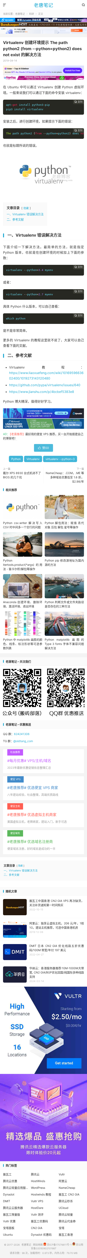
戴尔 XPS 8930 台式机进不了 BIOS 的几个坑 (22, 475)
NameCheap (67, 1187)
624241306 (22, 734)
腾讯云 (35, 1174)
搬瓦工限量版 (11, 1214)
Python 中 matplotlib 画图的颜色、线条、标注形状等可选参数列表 (22, 644)
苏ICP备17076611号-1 (59, 1244)
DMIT (6, 1201)
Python (16, 459)
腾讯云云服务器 (13, 1207)
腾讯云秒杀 (66, 1201)
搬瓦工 (7, 1174)
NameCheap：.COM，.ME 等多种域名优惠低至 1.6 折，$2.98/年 (65, 477)
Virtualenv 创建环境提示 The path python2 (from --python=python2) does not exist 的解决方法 (42, 48)
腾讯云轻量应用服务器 (15, 1187)
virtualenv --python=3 (60, 459)
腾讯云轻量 (66, 1214)
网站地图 (38, 1244)
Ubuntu (8, 1234)
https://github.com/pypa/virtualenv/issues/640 (44, 385)
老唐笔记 (43, 5)
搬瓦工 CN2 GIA (69, 1194)
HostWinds (38, 1181)
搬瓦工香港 (66, 1234)
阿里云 (63, 1181)
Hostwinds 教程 (41, 1194)
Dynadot (8, 1194)
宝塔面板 (8, 1228)
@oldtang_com (23, 741)
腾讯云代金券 (67, 1221)
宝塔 (61, 1228)
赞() (43, 448)
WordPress (38, 1187)
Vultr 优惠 (9, 1221)
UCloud (63, 1207)
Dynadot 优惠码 (41, 1234)
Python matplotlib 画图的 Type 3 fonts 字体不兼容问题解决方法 (64, 644)
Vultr (62, 1174)
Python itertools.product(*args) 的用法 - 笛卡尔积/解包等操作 (22, 565)
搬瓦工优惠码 (39, 1221)
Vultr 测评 (37, 1214)
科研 (31, 13)
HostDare (37, 1207)
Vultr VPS (37, 1201)
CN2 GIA (36, 1228)
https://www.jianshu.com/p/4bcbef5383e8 (41, 392)
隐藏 (26, 208)
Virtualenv (33, 459)
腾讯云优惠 (10, 1181)
